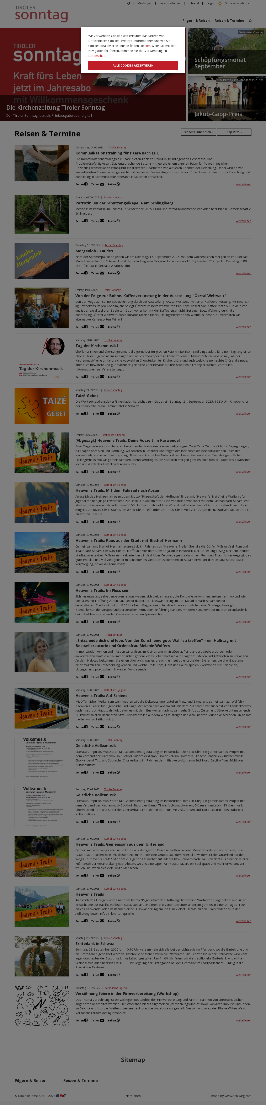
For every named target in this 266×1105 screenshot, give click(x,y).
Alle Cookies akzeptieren (133, 65)
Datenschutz (97, 55)
